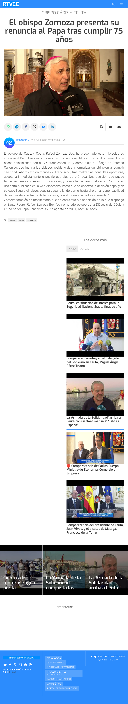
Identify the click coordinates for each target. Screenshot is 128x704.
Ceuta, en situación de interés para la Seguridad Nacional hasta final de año (93, 305)
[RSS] (31, 665)
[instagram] (20, 665)
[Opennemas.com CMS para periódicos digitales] (108, 657)
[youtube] (25, 665)
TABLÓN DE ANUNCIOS (59, 679)
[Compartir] (8, 127)
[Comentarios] (110, 127)
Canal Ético (54, 683)
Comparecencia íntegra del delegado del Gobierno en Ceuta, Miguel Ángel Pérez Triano (92, 362)
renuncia (32, 220)
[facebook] (10, 665)
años (21, 220)
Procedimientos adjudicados (56, 673)
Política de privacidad (60, 667)
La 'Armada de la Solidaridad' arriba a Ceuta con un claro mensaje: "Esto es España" (93, 421)
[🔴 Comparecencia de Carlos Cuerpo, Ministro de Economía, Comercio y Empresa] (95, 448)
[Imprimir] (101, 127)
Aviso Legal (54, 657)
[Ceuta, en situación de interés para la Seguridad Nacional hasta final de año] (95, 279)
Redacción (22, 140)
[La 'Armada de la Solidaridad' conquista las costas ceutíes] (64, 570)
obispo (12, 220)
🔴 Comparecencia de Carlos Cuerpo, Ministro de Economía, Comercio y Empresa (92, 469)
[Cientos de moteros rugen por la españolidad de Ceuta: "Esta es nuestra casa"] (21, 570)
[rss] (64, 140)
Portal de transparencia (62, 688)
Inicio (12, 672)
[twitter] (14, 665)
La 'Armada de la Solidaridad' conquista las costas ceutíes (63, 585)
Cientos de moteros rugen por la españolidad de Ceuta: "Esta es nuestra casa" (19, 590)
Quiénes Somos (55, 662)
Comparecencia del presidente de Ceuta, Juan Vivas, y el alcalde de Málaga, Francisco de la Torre (95, 528)
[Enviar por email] (119, 127)
